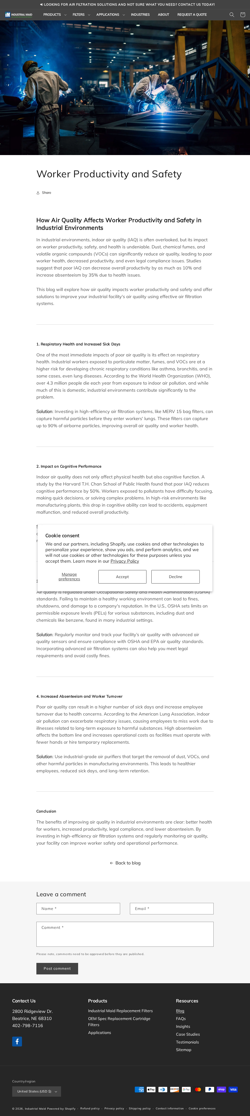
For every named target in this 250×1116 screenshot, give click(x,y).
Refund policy (90, 1108)
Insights (183, 1026)
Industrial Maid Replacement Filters (120, 1010)
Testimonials (187, 1042)
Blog (180, 1010)
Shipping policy (140, 1108)
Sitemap (183, 1049)
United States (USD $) (34, 1091)
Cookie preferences (202, 1108)
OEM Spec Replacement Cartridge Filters (119, 1021)
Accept (122, 576)
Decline (175, 576)
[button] (54, 15)
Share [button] (46, 192)
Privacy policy (114, 1108)
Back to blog (128, 863)
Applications (99, 1032)
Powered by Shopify (61, 1108)
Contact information (170, 1108)
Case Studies (188, 1034)
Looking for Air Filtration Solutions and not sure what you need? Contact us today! (129, 4)
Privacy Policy (125, 561)
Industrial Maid (35, 1108)
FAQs (181, 1018)
